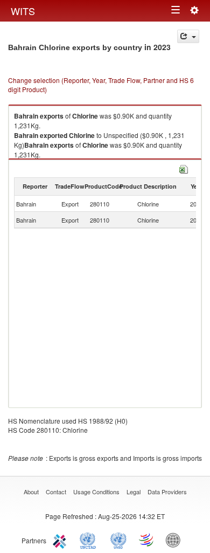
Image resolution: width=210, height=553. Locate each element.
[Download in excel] (183, 167)
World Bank (175, 539)
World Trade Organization (147, 539)
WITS (23, 11)
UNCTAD (90, 539)
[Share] (188, 36)
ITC (61, 539)
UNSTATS (118, 539)
